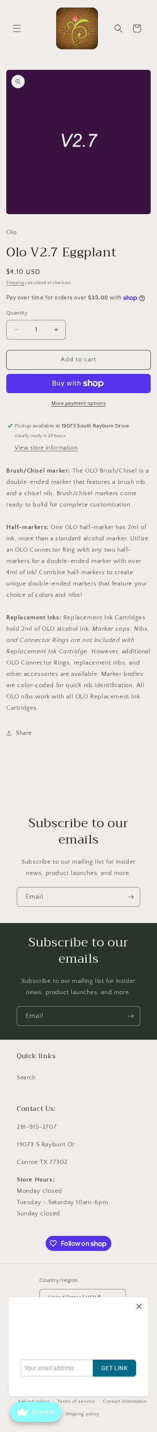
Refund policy (33, 1401)
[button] (17, 28)
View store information (46, 448)
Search (26, 1077)
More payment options (78, 403)
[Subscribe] (130, 897)
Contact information (125, 1401)
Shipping (15, 283)
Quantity (17, 313)
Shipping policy (82, 1414)
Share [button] (24, 733)
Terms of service (76, 1401)
